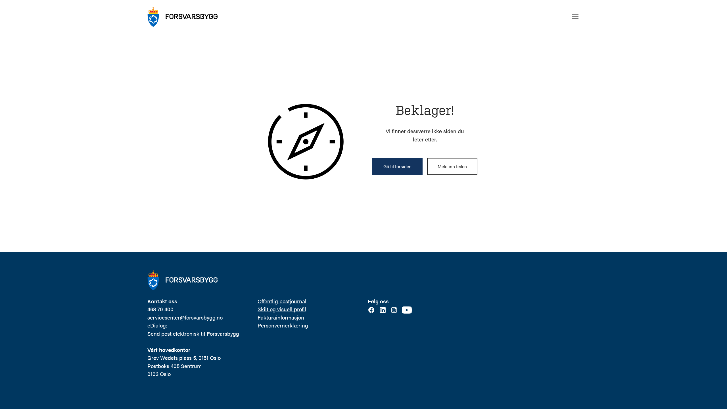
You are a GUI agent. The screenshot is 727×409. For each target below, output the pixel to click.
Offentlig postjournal (282, 301)
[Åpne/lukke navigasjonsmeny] (575, 17)
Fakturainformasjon (281, 317)
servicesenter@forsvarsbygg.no (185, 317)
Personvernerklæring (283, 325)
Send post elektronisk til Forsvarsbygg (193, 333)
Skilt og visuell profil (282, 309)
